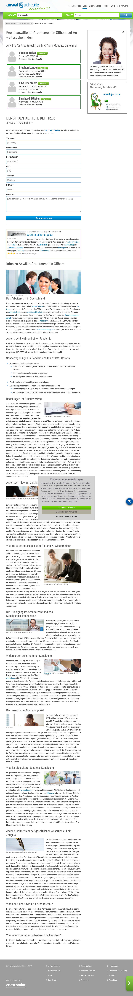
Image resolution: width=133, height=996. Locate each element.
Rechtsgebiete (74, 6)
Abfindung (69, 245)
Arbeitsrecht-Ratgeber (40, 235)
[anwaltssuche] (28, 10)
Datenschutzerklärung (116, 971)
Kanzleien (52, 980)
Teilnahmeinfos (87, 975)
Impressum (113, 966)
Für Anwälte (122, 6)
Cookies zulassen (66, 507)
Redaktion (113, 980)
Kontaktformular (107, 73)
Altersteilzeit (14, 312)
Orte (85, 6)
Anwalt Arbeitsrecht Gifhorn (44, 23)
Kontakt (42, 53)
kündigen (62, 248)
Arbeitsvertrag (73, 242)
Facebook (85, 980)
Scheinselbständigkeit (44, 329)
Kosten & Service (88, 971)
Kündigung (47, 673)
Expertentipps (95, 6)
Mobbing (20, 251)
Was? (11, 15)
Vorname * (11, 138)
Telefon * (10, 175)
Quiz (113, 6)
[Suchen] (126, 15)
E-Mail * (10, 185)
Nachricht (10, 194)
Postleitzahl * (12, 157)
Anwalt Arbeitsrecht (25, 23)
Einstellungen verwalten (66, 512)
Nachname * (11, 147)
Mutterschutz (37, 306)
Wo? (69, 15)
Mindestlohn (43, 321)
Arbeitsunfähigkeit (34, 312)
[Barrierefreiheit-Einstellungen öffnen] (129, 501)
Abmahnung (44, 251)
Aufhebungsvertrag (15, 248)
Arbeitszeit (42, 245)
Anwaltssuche (11, 23)
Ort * (8, 166)
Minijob (15, 245)
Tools (105, 6)
